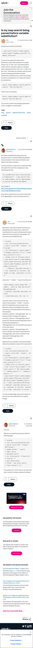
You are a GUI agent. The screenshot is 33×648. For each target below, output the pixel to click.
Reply (6, 128)
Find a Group (16, 553)
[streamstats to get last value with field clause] (28, 138)
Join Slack (16, 530)
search (8, 112)
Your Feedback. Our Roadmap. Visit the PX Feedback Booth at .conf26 (16, 582)
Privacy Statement (15, 640)
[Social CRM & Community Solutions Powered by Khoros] (27, 619)
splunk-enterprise (18, 112)
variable (4, 115)
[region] (16, 638)
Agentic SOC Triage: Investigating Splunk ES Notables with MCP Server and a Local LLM (16, 597)
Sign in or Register (21, 17)
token (29, 112)
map (2, 112)
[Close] (30, 632)
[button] (31, 26)
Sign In (24, 3)
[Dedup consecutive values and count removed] (31, 138)
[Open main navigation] (31, 3)
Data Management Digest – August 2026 (16, 568)
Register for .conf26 (16, 507)
